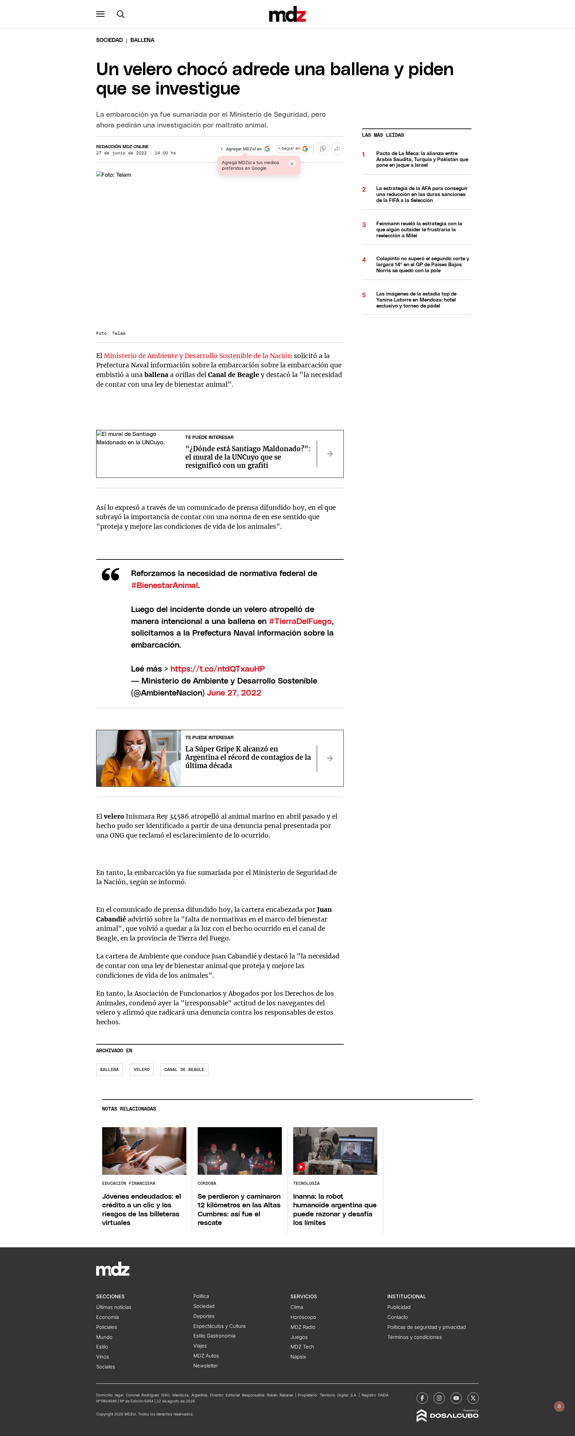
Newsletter (205, 1366)
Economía (107, 1317)
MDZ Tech (302, 1347)
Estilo (102, 1347)
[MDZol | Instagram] (439, 1398)
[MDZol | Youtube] (456, 1398)
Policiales (106, 1327)
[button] (100, 14)
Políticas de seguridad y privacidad (426, 1327)
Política (201, 1296)
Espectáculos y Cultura (219, 1326)
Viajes (200, 1346)
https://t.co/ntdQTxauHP (217, 669)
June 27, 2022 (234, 693)
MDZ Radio (302, 1327)
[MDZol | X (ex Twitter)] (473, 1398)
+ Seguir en (289, 148)
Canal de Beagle (184, 1070)
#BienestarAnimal (164, 586)
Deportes (204, 1316)
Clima (296, 1307)
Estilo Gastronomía (214, 1336)
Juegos (299, 1337)
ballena (109, 1070)
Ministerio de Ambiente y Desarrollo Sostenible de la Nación (198, 356)
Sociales (105, 1367)
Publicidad (399, 1307)
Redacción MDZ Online (122, 147)
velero (142, 1070)
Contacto (397, 1317)
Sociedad (109, 40)
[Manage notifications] (559, 1406)
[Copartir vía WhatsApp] (322, 148)
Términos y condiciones (414, 1337)
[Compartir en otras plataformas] (337, 148)
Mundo (104, 1337)
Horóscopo (303, 1317)
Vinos (102, 1357)
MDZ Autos (206, 1356)
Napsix (298, 1357)
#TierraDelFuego (300, 622)
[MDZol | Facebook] (422, 1398)
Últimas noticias (113, 1307)
